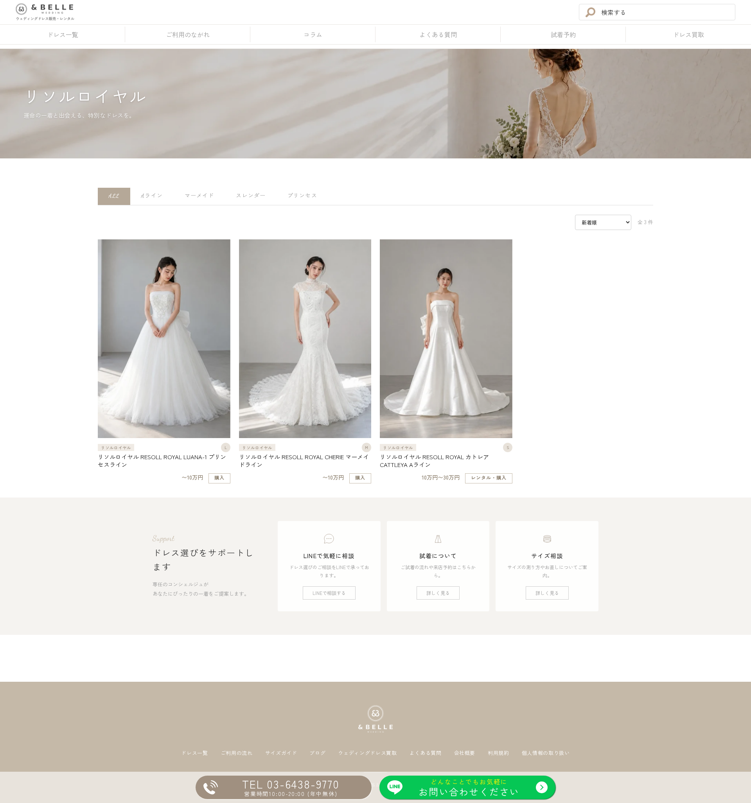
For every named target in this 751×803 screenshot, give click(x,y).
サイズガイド (281, 753)
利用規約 (498, 753)
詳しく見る (438, 592)
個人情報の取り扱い (546, 753)
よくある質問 (426, 753)
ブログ (317, 753)
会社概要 (465, 753)
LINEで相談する (329, 592)
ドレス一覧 (194, 753)
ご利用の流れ (237, 753)
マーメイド (199, 195)
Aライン (151, 195)
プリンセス (302, 195)
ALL (114, 195)
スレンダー (251, 195)
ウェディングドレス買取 (367, 753)
